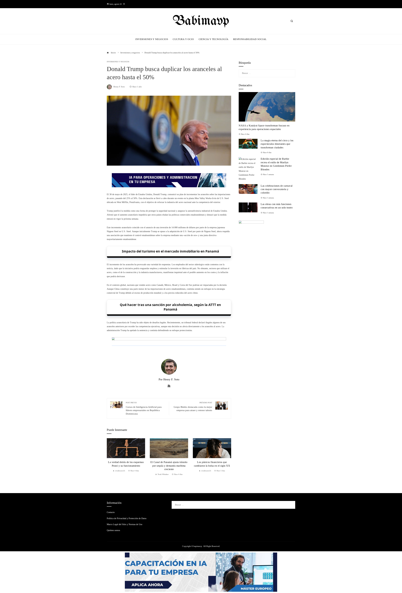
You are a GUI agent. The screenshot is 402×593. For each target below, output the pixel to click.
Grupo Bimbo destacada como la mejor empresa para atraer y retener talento (193, 407)
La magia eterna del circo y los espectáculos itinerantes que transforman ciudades (277, 144)
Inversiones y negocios (118, 62)
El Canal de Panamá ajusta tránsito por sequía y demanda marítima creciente (168, 466)
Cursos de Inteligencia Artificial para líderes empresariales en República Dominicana (144, 408)
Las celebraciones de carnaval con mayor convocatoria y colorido (277, 189)
